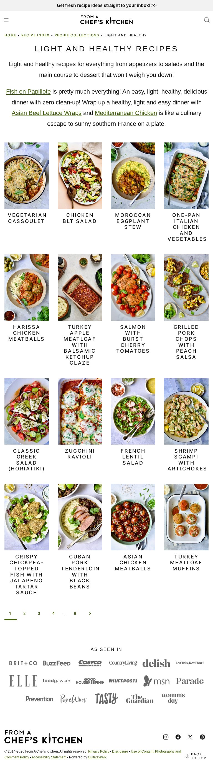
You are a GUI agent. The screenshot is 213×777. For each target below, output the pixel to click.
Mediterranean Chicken (126, 112)
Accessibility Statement (49, 757)
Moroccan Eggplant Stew (133, 221)
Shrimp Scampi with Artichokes (187, 460)
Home (10, 35)
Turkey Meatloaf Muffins (186, 563)
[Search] (207, 20)
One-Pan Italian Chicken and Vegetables (187, 227)
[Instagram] (166, 737)
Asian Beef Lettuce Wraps (47, 112)
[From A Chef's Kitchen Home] (106, 19)
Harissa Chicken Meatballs (26, 333)
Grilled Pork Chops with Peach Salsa (186, 342)
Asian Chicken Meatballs (133, 563)
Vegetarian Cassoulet (27, 218)
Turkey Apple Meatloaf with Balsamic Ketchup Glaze (80, 345)
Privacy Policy (98, 751)
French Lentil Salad (133, 457)
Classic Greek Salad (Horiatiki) (26, 460)
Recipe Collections (77, 35)
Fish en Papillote (28, 91)
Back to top (199, 756)
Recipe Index (35, 35)
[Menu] (6, 20)
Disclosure (120, 751)
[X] (190, 737)
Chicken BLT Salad (80, 218)
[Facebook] (178, 737)
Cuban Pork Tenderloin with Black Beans (80, 572)
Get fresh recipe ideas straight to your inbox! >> (106, 5)
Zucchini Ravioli (80, 454)
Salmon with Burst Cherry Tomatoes (133, 339)
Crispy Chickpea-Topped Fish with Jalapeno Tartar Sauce (26, 575)
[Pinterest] (202, 737)
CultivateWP (97, 757)
